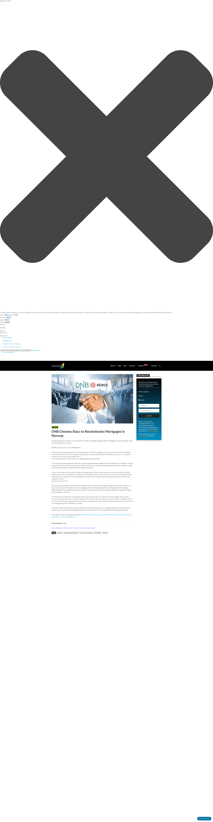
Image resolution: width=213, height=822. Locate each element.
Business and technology (70, 533)
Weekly (142, 400)
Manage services (7, 341)
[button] (106, 157)
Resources (132, 366)
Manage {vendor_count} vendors (12, 344)
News (125, 366)
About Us (112, 366)
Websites (105, 533)
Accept (2, 350)
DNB (53, 463)
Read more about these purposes (12, 347)
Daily (141, 396)
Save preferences (25, 350)
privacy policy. (153, 431)
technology (98, 533)
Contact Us (154, 366)
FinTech (55, 427)
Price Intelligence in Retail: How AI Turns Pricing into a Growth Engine (73, 528)
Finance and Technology (86, 533)
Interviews (142, 365)
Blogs (119, 366)
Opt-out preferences (8, 352)
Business (59, 533)
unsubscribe (142, 436)
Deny (7, 350)
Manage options (7, 337)
